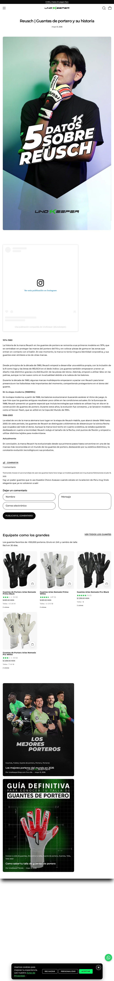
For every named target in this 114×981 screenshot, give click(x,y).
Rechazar (50, 971)
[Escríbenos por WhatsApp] (108, 957)
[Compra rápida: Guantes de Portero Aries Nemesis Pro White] (32, 644)
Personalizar (68, 971)
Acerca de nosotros (12, 899)
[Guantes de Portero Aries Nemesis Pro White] (20, 631)
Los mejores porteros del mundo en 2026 (30, 767)
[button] (104, 8)
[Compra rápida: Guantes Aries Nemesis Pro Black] (106, 583)
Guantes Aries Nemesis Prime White (54, 593)
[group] (57, 2)
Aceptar (85, 971)
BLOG (6, 889)
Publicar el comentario (19, 515)
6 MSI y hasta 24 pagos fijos (57, 2)
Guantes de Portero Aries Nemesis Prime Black (19, 593)
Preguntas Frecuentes (14, 904)
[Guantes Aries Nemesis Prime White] (57, 570)
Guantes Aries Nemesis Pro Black (93, 592)
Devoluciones (9, 909)
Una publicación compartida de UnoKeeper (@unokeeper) (40, 327)
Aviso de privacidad (12, 914)
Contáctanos (9, 894)
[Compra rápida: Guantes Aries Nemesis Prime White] (69, 583)
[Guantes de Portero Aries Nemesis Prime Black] (20, 570)
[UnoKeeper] (57, 8)
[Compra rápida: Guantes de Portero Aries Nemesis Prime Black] (32, 583)
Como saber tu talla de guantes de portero (31, 863)
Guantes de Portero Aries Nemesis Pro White (19, 653)
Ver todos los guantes (98, 534)
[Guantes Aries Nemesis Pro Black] (94, 570)
